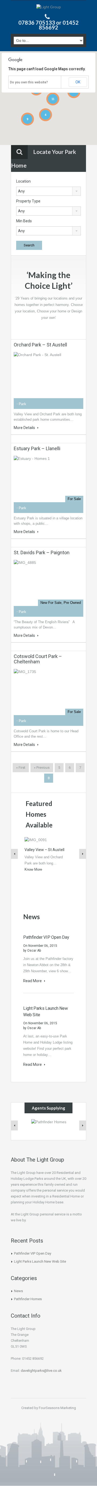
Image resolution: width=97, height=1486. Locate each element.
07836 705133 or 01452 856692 (48, 25)
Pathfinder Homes (28, 1299)
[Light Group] (48, 7)
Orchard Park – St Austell (40, 345)
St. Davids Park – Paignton (42, 552)
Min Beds (24, 221)
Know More (33, 869)
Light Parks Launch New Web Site (40, 1261)
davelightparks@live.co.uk (41, 1371)
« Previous (42, 768)
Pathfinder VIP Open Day (46, 937)
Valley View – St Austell (44, 850)
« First (20, 768)
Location (23, 181)
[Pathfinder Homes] (48, 1121)
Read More (33, 981)
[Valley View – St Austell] (36, 839)
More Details (25, 428)
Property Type (28, 201)
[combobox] (48, 191)
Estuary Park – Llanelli (37, 448)
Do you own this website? (29, 82)
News (18, 1291)
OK (77, 82)
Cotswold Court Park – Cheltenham (38, 658)
